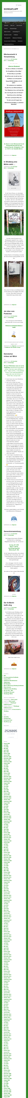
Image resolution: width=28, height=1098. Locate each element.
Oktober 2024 (7, 780)
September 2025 (8, 761)
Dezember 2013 (7, 994)
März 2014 (6, 989)
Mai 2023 (6, 808)
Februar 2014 (7, 991)
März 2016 (6, 950)
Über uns (12, 25)
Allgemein (14, 155)
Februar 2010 (7, 1070)
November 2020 (7, 857)
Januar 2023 (7, 814)
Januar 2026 (7, 755)
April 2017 (6, 928)
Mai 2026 (6, 748)
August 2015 (7, 961)
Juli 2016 (6, 943)
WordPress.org (7, 721)
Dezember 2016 (7, 935)
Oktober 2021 (7, 839)
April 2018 (6, 908)
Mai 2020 (6, 867)
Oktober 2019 (7, 879)
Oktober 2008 (7, 1093)
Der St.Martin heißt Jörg (9, 603)
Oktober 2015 (7, 958)
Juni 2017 (6, 925)
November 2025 (7, 758)
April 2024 (6, 789)
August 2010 (7, 1060)
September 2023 (8, 801)
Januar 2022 (7, 834)
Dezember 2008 (7, 1090)
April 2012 (6, 1027)
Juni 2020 (6, 865)
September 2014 (8, 979)
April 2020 (6, 869)
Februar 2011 (7, 1050)
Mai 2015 (6, 966)
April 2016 (6, 948)
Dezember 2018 (7, 895)
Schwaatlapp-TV (16, 31)
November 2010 (7, 1055)
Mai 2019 (6, 887)
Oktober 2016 (7, 938)
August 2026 (7, 743)
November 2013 (7, 996)
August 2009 (7, 1080)
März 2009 (6, 1086)
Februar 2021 (7, 852)
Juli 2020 (6, 864)
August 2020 (7, 862)
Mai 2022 (6, 827)
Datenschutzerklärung (9, 44)
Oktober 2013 (7, 997)
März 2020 (6, 870)
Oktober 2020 (7, 859)
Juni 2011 (6, 1044)
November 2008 (7, 1091)
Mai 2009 (6, 1085)
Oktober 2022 (7, 819)
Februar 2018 (7, 912)
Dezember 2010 (7, 1053)
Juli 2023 (6, 804)
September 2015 (8, 959)
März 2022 (6, 831)
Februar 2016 (7, 951)
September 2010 (8, 1058)
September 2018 (8, 900)
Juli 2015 (6, 963)
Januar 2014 (7, 992)
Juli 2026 (6, 745)
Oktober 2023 (7, 799)
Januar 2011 (7, 1052)
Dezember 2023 (7, 796)
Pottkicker (16, 34)
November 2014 (7, 976)
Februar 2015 (7, 971)
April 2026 (6, 750)
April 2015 (6, 968)
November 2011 (7, 1035)
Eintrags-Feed (7, 718)
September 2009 (8, 1078)
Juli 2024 (6, 784)
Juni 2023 (6, 806)
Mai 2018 (6, 907)
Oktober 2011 (7, 1037)
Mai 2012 (6, 1025)
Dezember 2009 (7, 1073)
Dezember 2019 (7, 875)
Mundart (15, 347)
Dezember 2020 (7, 855)
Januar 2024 (7, 794)
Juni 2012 (6, 1024)
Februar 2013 (7, 1011)
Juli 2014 (6, 982)
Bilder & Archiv (7, 31)
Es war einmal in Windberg (10, 41)
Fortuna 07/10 (7, 679)
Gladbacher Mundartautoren (10, 680)
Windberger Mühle (8, 693)
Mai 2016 (6, 946)
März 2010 (6, 1068)
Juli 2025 (6, 765)
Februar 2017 (7, 931)
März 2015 (6, 969)
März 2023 (6, 811)
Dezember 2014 (7, 974)
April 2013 (6, 1007)
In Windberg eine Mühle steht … (10, 163)
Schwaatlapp (11, 60)
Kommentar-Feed (8, 720)
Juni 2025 (6, 766)
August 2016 (7, 941)
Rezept (18, 347)
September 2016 (8, 940)
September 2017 (8, 920)
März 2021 (6, 850)
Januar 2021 (7, 854)
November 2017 (7, 916)
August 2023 (7, 803)
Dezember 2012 (7, 1014)
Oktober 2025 (7, 760)
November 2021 (7, 837)
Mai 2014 (6, 986)
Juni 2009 (6, 1083)
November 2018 (7, 897)
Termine (6, 28)
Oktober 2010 (7, 1057)
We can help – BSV (8, 690)
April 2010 (6, 1067)
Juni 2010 (6, 1063)
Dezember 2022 (7, 816)
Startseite (6, 25)
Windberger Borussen (9, 692)
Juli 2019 (6, 884)
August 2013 (7, 1001)
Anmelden (6, 716)
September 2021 (8, 841)
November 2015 (7, 956)
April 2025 (6, 770)
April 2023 (6, 809)
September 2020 (8, 860)
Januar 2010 (7, 1072)
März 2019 (6, 890)
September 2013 (8, 999)
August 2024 (7, 783)
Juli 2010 (6, 1062)
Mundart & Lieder (8, 34)
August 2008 (7, 1096)
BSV (5, 675)
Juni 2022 (6, 826)
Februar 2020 (7, 872)
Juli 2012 (6, 1022)
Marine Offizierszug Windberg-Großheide (14, 685)
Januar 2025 (7, 775)
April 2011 (6, 1047)
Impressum (20, 41)
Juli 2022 (6, 824)
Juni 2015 (6, 964)
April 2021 (6, 849)
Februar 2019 (7, 892)
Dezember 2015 (7, 954)
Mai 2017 (6, 926)
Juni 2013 (6, 1004)
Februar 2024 (7, 793)
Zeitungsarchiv (7, 38)
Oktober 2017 (7, 918)
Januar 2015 (7, 973)
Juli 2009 (6, 1082)
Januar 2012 (7, 1032)
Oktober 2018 (7, 898)
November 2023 (7, 798)
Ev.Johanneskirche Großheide (11, 677)
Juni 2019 (6, 885)
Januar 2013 (7, 1012)
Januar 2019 (7, 893)
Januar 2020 (7, 874)
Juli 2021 (6, 844)
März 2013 (6, 1009)
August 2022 (7, 822)
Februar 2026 (7, 753)
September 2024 (8, 781)
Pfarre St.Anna (7, 687)
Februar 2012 (7, 1030)
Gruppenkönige (13, 28)
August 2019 (7, 882)
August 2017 (7, 921)
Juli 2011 (6, 1042)
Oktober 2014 (7, 978)
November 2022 (7, 818)
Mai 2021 (6, 847)
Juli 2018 (6, 903)
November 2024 (7, 778)
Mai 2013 (6, 1006)
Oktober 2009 (7, 1077)
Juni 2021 (6, 846)
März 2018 (6, 910)
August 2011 (7, 1040)
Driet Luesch (14, 699)
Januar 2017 (7, 933)
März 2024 (6, 791)
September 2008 (8, 1095)
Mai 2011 (6, 1045)
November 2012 (7, 1016)
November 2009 (7, 1075)
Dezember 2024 (7, 776)
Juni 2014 (6, 984)
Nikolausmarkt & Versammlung (10, 55)
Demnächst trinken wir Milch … (10, 356)
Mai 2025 (6, 768)
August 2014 (7, 981)
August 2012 (7, 1020)
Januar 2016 (7, 953)
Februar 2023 (7, 813)
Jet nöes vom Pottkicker (9, 312)
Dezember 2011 (7, 1034)
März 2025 (6, 771)
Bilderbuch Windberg (17, 38)
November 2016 (7, 936)
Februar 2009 (7, 1088)
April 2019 (6, 888)
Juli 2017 (6, 923)
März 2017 (6, 930)
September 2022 (8, 821)
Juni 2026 (6, 746)
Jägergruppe (7, 682)
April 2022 (6, 829)
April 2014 (6, 987)
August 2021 (7, 842)
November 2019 (7, 877)
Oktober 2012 (7, 1017)
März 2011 (6, 1048)
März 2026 (6, 751)
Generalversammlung (12, 531)
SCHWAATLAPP (11, 9)
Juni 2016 (6, 945)
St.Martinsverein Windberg (10, 689)
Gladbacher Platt (9, 347)
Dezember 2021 (7, 836)
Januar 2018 (7, 913)
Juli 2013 (6, 1002)
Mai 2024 (6, 788)
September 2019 (8, 880)
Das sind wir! (19, 25)
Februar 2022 (7, 832)
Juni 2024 (6, 786)
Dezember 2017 (7, 915)
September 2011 (8, 1039)
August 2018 (7, 902)
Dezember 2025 (7, 756)
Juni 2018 (6, 905)
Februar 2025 (7, 773)
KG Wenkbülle (7, 684)
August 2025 (7, 763)
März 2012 (6, 1029)
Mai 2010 (6, 1065)
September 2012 (8, 1019)
